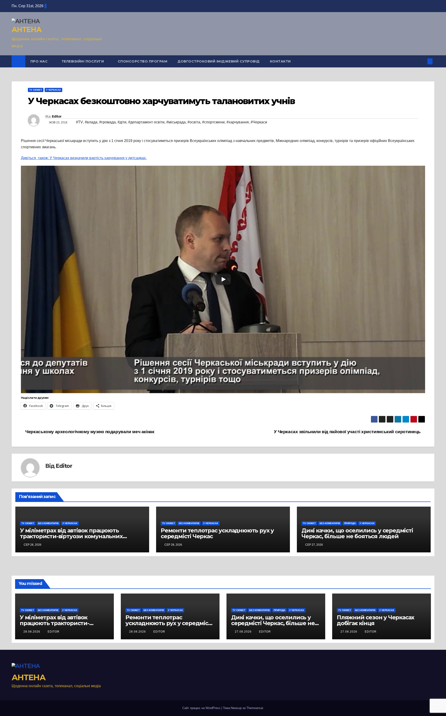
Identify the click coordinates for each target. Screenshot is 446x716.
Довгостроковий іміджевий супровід (218, 61)
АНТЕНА (26, 29)
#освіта (193, 122)
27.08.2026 (244, 631)
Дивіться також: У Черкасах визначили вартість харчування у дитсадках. (84, 158)
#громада (107, 122)
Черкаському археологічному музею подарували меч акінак (89, 431)
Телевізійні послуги (83, 61)
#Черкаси (259, 122)
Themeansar (254, 708)
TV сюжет (35, 90)
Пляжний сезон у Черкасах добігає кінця (375, 620)
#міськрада (176, 122)
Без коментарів (48, 523)
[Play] (223, 279)
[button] (422, 61)
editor (53, 631)
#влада (91, 122)
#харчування (237, 122)
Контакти (280, 61)
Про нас (39, 61)
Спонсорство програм (142, 61)
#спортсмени (213, 122)
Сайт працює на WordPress (201, 708)
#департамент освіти (146, 122)
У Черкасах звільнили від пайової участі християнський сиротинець (348, 431)
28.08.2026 (32, 631)
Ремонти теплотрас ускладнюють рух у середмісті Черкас (217, 533)
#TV (79, 122)
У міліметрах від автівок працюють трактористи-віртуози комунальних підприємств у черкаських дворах (71, 536)
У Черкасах (53, 90)
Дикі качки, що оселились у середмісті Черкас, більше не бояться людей (357, 533)
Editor (57, 116)
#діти (122, 122)
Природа (350, 523)
